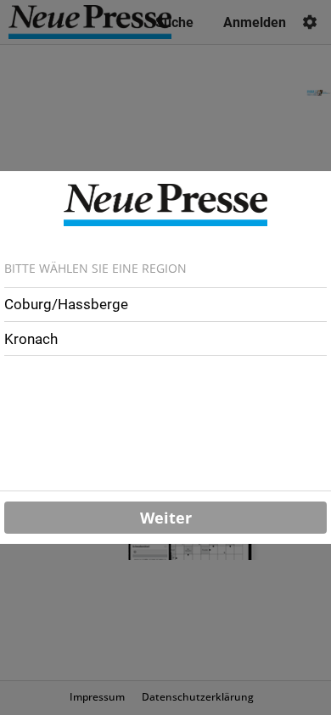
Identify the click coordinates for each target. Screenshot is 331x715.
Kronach (31, 338)
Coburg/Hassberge (66, 304)
